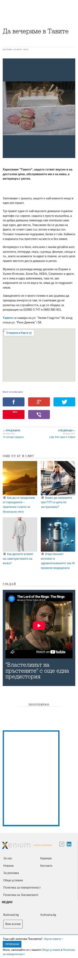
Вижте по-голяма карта (13, 392)
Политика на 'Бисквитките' (21, 894)
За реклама (11, 872)
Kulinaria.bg (48, 914)
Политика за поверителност (22, 887)
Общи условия (51, 950)
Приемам (12, 944)
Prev (9, 109)
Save (15, 411)
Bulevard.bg (11, 914)
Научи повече (52, 939)
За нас (7, 858)
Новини (8, 865)
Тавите (8, 317)
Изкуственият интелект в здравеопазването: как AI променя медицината (58, 561)
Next (69, 109)
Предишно (11, 430)
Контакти (46, 865)
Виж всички (13, 924)
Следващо (66, 430)
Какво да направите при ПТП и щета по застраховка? (56, 502)
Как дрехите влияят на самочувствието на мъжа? (18, 558)
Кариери (46, 858)
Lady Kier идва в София (62, 437)
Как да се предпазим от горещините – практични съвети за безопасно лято (19, 505)
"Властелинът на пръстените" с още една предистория (37, 670)
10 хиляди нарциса (13, 437)
